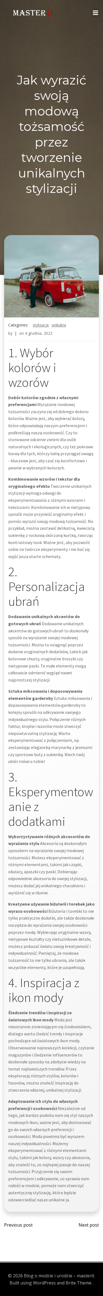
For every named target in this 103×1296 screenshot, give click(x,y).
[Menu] (95, 13)
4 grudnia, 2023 (38, 333)
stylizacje (41, 325)
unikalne (59, 325)
